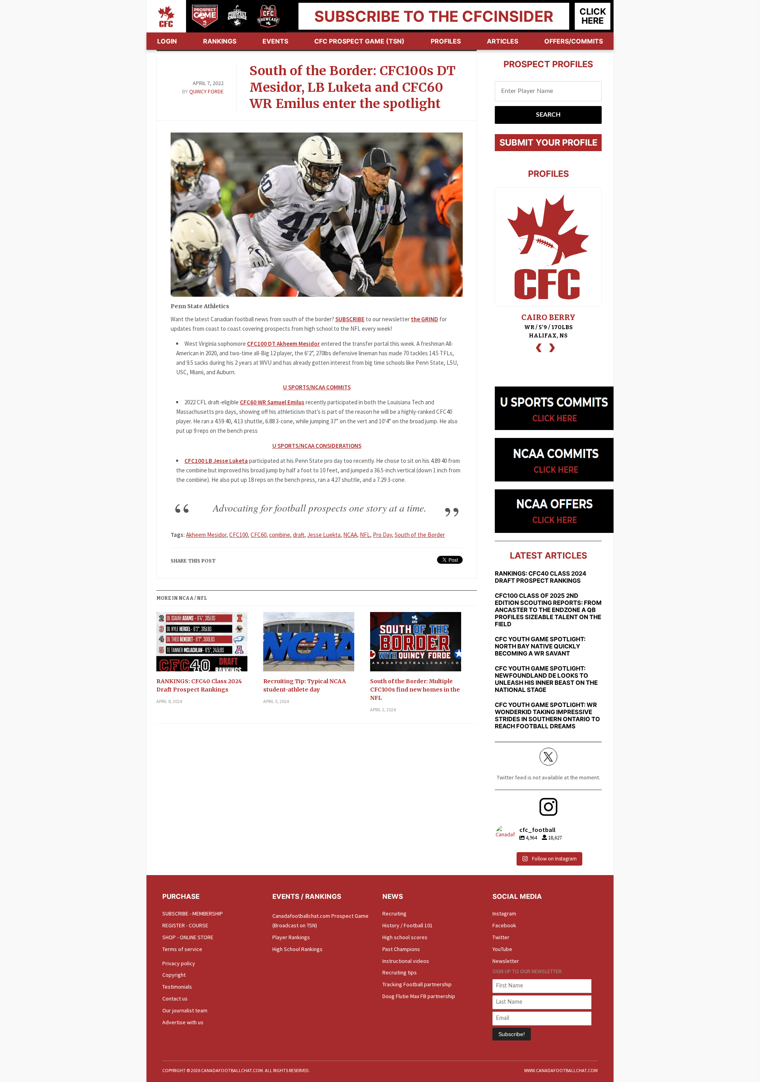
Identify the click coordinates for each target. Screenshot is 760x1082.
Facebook (504, 925)
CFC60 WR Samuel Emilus (272, 402)
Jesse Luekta (323, 534)
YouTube (502, 949)
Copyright (174, 974)
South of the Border (420, 534)
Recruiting (394, 913)
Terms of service (182, 949)
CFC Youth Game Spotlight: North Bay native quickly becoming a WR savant (540, 646)
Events (275, 41)
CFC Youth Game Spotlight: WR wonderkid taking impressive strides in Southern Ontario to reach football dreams (547, 715)
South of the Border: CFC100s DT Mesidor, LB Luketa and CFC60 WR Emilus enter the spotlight (352, 87)
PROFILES (446, 41)
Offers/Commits (573, 41)
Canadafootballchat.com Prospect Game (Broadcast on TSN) (320, 920)
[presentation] (539, 347)
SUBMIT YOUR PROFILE (548, 142)
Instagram (504, 913)
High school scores (405, 937)
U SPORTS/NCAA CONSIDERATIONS (316, 445)
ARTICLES (502, 41)
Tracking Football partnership (417, 984)
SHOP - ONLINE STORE (187, 937)
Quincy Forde (206, 91)
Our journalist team (184, 1010)
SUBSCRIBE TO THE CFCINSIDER (433, 16)
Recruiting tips (399, 972)
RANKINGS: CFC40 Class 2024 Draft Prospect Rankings (199, 685)
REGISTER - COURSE (185, 925)
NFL (365, 534)
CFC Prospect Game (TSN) (359, 41)
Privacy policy (178, 963)
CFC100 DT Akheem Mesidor (283, 343)
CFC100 (238, 534)
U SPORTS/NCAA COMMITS (317, 387)
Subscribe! (511, 1034)
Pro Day (382, 534)
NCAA (350, 534)
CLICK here (593, 16)
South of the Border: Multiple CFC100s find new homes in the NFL (415, 689)
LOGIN (167, 41)
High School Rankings (297, 949)
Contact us (175, 998)
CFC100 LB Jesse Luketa (216, 460)
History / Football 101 (407, 925)
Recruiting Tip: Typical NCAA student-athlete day (304, 685)
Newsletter (505, 961)
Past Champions (401, 949)
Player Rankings (291, 937)
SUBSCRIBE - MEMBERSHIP (192, 913)
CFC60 (258, 534)
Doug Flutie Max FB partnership (418, 996)
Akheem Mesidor (206, 534)
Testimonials (177, 986)
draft (298, 534)
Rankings (219, 41)
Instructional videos (405, 961)
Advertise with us (182, 1022)
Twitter (500, 937)
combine (279, 534)
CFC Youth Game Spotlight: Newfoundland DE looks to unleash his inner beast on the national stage (546, 679)
